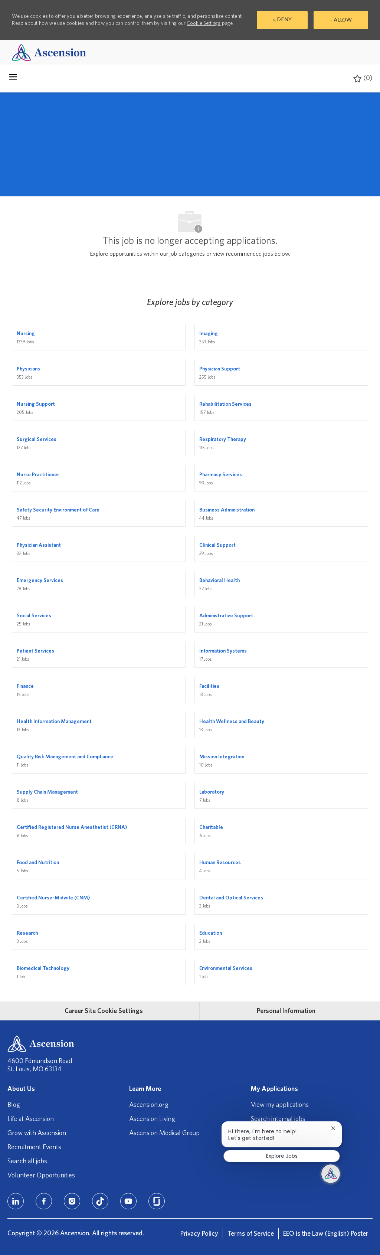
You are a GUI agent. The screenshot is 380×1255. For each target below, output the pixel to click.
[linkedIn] (15, 1201)
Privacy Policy (199, 1234)
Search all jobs (27, 1161)
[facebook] (44, 1201)
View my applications (280, 1105)
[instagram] (72, 1201)
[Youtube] (128, 1201)
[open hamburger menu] (13, 78)
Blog (13, 1105)
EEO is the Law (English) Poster (325, 1234)
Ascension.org (148, 1105)
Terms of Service (250, 1234)
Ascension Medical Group (164, 1133)
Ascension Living (152, 1119)
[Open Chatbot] (330, 1173)
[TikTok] (100, 1201)
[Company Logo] (49, 52)
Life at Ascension (30, 1119)
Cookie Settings (203, 23)
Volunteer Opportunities (41, 1175)
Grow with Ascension (36, 1133)
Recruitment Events (34, 1147)
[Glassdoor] (156, 1201)
